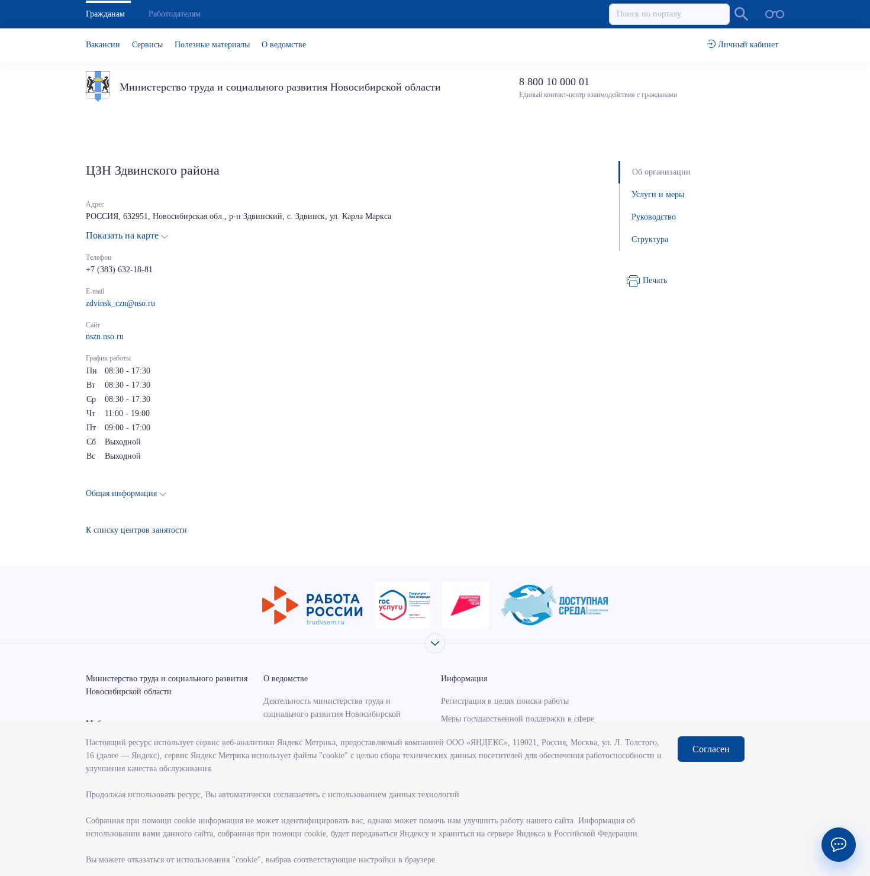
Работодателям (175, 13)
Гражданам (105, 13)
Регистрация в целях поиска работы (505, 701)
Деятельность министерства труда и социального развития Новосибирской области (332, 714)
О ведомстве (284, 44)
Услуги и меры (657, 194)
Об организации (661, 172)
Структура (649, 239)
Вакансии (103, 44)
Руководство (653, 216)
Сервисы (147, 44)
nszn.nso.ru (105, 336)
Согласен (711, 749)
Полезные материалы (212, 44)
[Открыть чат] (838, 844)
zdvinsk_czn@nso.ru (120, 303)
